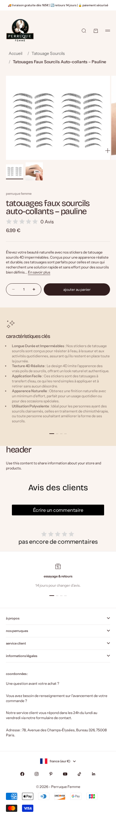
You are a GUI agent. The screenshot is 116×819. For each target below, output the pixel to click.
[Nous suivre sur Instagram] (36, 774)
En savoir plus (39, 272)
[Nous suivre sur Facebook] (22, 774)
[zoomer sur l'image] (108, 150)
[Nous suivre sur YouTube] (65, 774)
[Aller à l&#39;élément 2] (34, 171)
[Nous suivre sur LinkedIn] (93, 774)
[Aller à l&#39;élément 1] (14, 171)
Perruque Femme (19, 193)
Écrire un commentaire (58, 510)
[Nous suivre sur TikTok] (79, 774)
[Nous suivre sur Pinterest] (50, 774)
